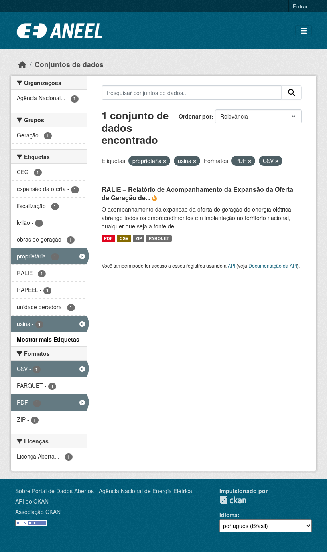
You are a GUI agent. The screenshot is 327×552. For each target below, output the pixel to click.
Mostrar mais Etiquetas (48, 339)
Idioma (228, 515)
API (231, 265)
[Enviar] (291, 92)
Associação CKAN (38, 512)
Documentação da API (272, 265)
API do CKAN (32, 501)
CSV (124, 238)
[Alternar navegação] (303, 31)
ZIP (139, 238)
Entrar (300, 6)
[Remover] (164, 161)
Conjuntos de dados (69, 64)
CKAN (232, 500)
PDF (108, 238)
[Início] (22, 64)
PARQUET (159, 238)
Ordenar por (195, 116)
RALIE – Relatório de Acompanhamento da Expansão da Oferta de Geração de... (197, 193)
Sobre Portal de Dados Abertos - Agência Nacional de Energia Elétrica (103, 491)
